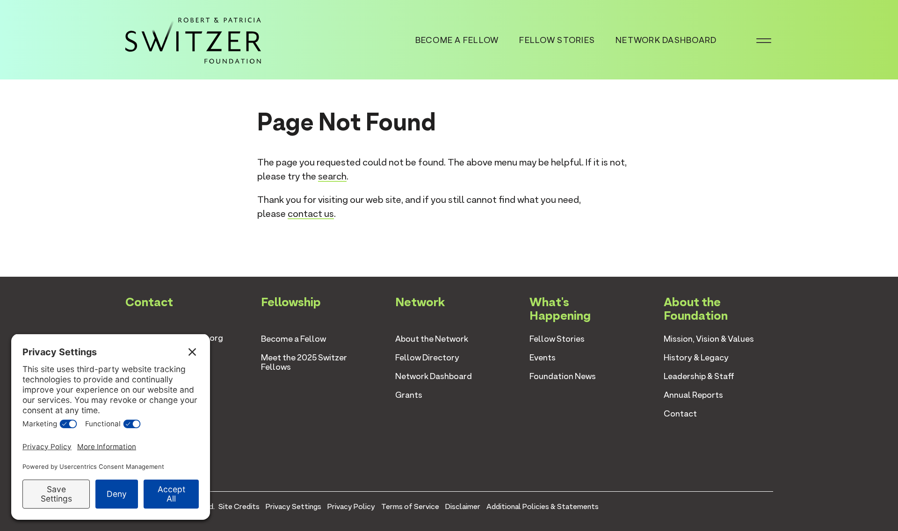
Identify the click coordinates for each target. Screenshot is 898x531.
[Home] (193, 38)
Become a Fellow (457, 40)
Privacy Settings (293, 506)
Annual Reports (693, 395)
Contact (680, 413)
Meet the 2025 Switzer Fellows (304, 362)
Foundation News (562, 376)
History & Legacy (696, 357)
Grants (408, 395)
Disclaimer (462, 506)
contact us (311, 213)
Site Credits (239, 506)
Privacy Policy (351, 506)
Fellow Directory (427, 357)
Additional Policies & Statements (542, 506)
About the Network (431, 339)
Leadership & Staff (699, 376)
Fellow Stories (557, 40)
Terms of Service (410, 506)
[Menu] (763, 39)
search (332, 176)
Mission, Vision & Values (709, 339)
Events (542, 357)
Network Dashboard (666, 40)
